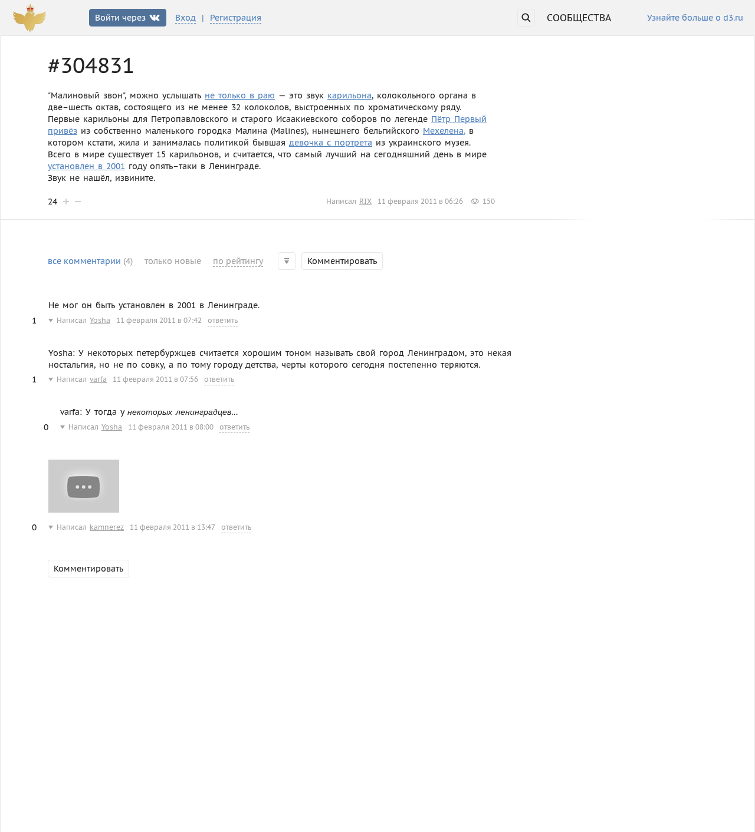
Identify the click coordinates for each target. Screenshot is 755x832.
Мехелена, (444, 131)
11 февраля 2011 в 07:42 (159, 320)
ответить (223, 320)
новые (173, 261)
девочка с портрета (330, 142)
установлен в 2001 (86, 166)
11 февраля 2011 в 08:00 (171, 426)
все (90, 261)
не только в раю (240, 95)
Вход (185, 17)
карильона (349, 95)
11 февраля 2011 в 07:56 (155, 379)
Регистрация (235, 17)
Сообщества (579, 18)
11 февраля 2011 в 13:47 (172, 527)
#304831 (91, 65)
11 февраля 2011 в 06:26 (420, 201)
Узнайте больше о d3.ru (695, 18)
